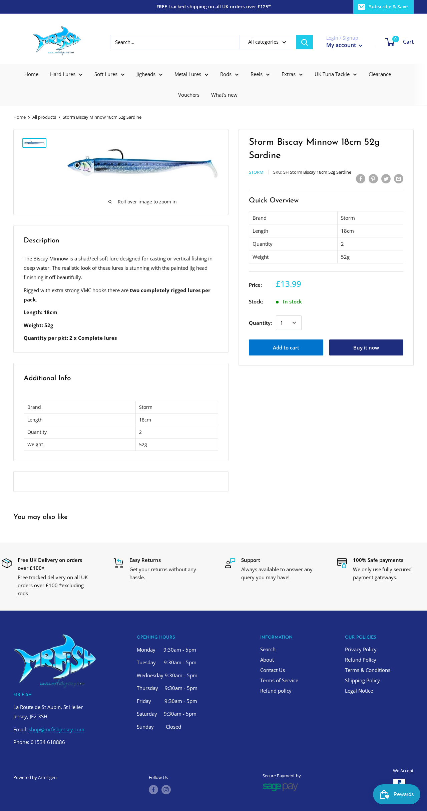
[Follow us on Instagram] (166, 789)
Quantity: (260, 322)
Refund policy (276, 690)
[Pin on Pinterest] (373, 178)
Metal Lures (187, 74)
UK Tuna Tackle (332, 74)
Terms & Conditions (367, 670)
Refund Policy (360, 659)
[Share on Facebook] (360, 178)
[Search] (304, 42)
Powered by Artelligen (35, 777)
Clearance (380, 74)
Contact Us (272, 670)
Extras (289, 74)
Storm (256, 172)
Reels (257, 74)
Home (31, 74)
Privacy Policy (361, 649)
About (267, 659)
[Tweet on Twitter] (386, 178)
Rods (226, 74)
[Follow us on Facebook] (153, 789)
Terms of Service (279, 680)
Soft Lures (105, 74)
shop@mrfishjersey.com (56, 729)
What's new (224, 94)
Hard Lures (62, 74)
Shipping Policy (362, 680)
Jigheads (145, 74)
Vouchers (188, 94)
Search (268, 649)
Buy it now (366, 347)
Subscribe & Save (388, 6)
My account (341, 45)
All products (44, 117)
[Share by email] (398, 178)
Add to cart (286, 347)
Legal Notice (359, 690)
